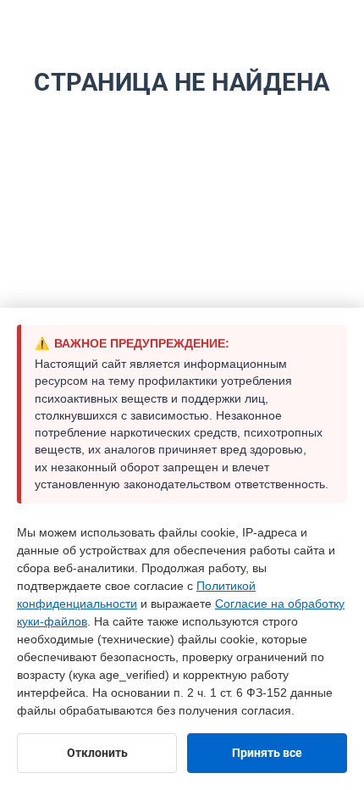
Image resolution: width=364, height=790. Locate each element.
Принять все (267, 752)
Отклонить (97, 752)
